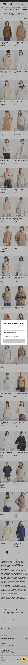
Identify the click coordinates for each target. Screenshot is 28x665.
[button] (24, 659)
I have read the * (12, 336)
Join (14, 341)
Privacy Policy (15, 336)
